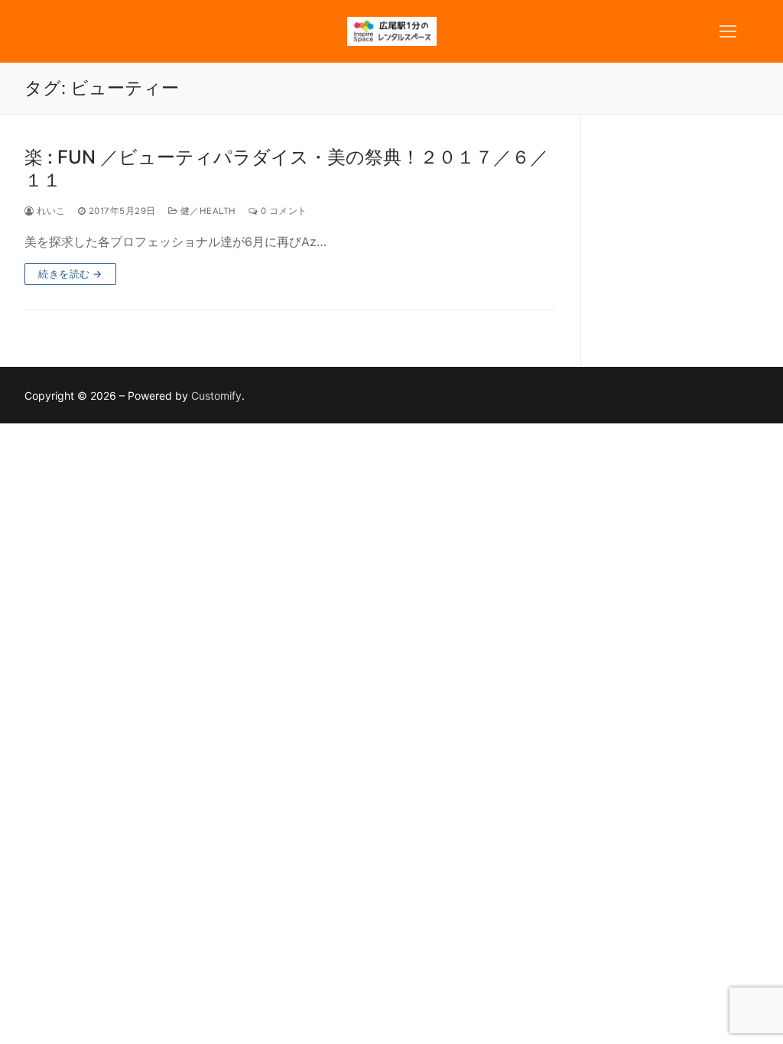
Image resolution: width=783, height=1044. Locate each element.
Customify (216, 395)
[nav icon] (727, 31)
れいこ (50, 211)
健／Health (206, 211)
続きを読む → (70, 273)
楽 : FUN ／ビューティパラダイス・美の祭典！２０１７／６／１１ (286, 168)
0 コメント (282, 211)
